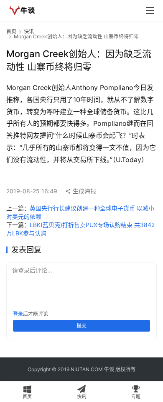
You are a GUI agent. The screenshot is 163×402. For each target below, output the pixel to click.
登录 (18, 314)
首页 (11, 31)
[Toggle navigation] (150, 10)
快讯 (29, 31)
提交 (81, 325)
